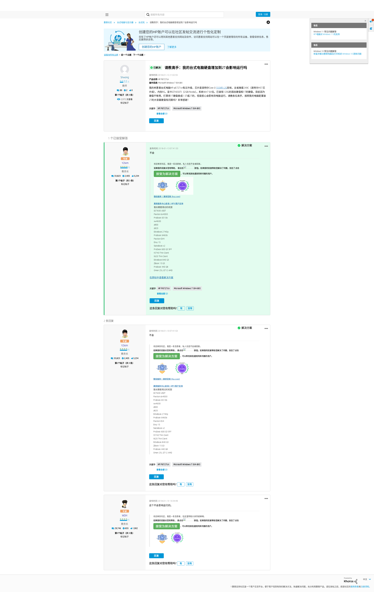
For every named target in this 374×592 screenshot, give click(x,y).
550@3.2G (221, 87)
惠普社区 (108, 22)
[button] (266, 64)
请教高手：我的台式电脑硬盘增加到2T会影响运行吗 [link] (173, 22)
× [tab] (365, 20)
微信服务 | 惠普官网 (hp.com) (167, 196)
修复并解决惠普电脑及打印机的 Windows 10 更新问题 (337, 53)
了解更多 (171, 47)
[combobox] (184, 15)
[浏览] (106, 14)
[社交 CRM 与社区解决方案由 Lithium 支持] (350, 580)
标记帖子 (125, 102)
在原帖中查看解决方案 (161, 277)
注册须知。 (366, 586)
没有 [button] (190, 308)
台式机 (141, 22)
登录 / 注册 (263, 14)
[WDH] (124, 503)
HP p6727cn (163, 108)
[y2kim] (125, 151)
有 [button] (181, 308)
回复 (156, 120)
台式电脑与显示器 (125, 22)
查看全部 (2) (161, 113)
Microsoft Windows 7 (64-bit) (187, 108)
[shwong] (124, 69)
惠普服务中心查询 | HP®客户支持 (168, 203)
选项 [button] (268, 22)
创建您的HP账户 (151, 46)
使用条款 (355, 586)
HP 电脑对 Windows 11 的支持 (327, 34)
